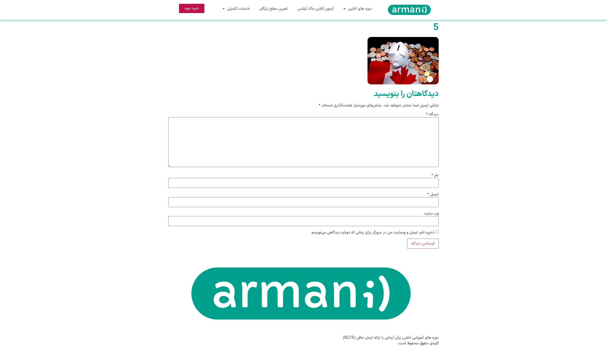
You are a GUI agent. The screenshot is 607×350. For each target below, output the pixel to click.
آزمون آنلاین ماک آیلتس (315, 9)
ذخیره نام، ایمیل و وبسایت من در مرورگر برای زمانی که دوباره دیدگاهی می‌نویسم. (372, 232)
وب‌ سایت (431, 213)
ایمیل (433, 194)
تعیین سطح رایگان (273, 9)
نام (435, 175)
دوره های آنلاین (360, 9)
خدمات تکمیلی (238, 9)
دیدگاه (432, 114)
